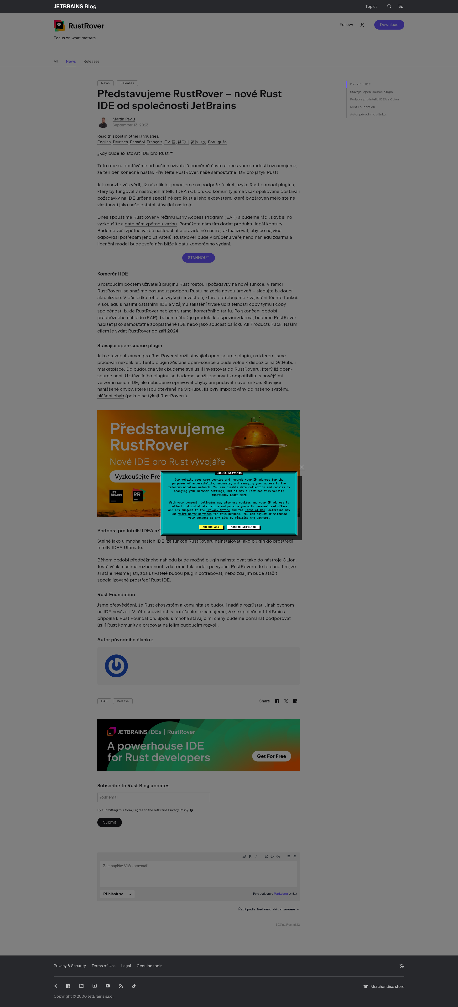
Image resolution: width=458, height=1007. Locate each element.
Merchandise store (386, 989)
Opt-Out (262, 518)
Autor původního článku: (368, 114)
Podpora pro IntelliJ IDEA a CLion (374, 99)
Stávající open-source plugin (371, 92)
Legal (126, 966)
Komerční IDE (360, 84)
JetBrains (96, 996)
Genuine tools (149, 966)
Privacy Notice (218, 510)
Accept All (211, 527)
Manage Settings (243, 527)
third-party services (195, 514)
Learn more (238, 495)
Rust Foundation (362, 107)
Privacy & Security (70, 966)
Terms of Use (255, 510)
